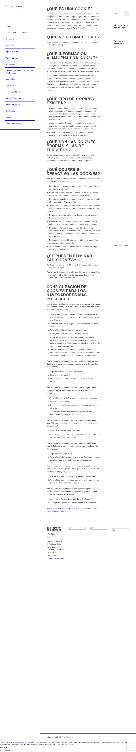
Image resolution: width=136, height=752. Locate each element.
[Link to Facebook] (119, 737)
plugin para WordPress (75, 508)
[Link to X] (127, 737)
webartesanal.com (59, 511)
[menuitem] (20, 26)
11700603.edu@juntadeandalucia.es (60, 558)
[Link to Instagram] (123, 737)
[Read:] (116, 47)
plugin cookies (67, 744)
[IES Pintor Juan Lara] (20, 10)
